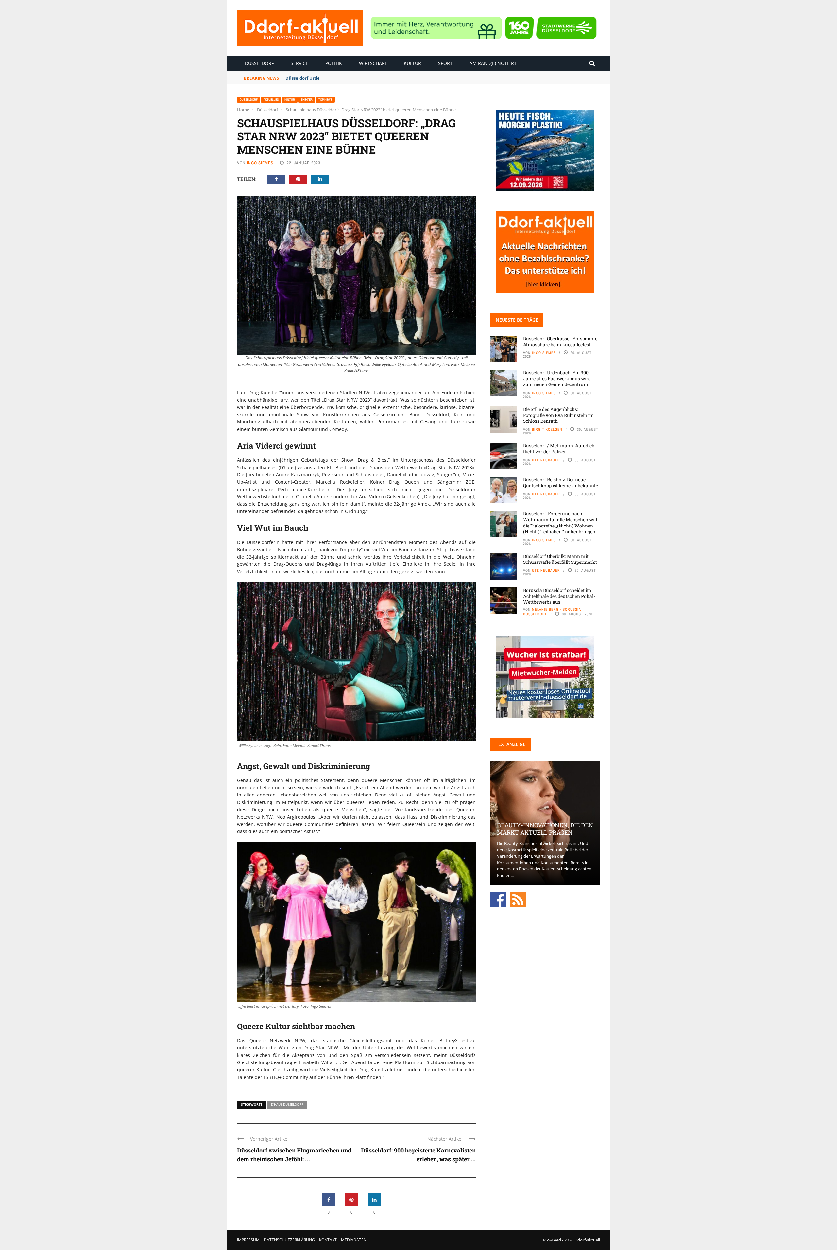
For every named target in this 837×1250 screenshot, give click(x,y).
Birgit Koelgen (547, 429)
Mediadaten (354, 1239)
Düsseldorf (259, 63)
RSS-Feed (552, 1240)
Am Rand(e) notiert (493, 63)
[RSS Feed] (518, 899)
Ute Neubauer (546, 460)
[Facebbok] (498, 899)
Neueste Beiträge (517, 320)
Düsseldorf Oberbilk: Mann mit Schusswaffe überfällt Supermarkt (560, 559)
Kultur (412, 63)
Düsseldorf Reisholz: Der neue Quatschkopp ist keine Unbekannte (560, 482)
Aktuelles (271, 100)
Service (299, 63)
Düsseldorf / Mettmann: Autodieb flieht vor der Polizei (558, 448)
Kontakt (328, 1239)
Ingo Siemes (260, 163)
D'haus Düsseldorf (287, 1104)
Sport (445, 63)
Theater (307, 100)
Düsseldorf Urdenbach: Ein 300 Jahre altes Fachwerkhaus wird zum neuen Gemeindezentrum (384, 78)
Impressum (248, 1239)
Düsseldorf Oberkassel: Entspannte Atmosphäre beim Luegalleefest (560, 341)
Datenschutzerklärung (289, 1239)
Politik (333, 63)
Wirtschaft (373, 63)
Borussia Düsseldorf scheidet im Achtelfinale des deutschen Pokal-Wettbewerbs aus (559, 596)
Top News (325, 100)
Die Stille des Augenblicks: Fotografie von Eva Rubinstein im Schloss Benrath (558, 415)
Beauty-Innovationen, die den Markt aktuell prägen (545, 828)
